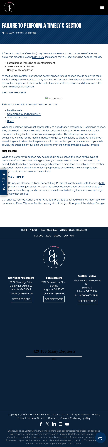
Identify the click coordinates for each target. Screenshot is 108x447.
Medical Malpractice (26, 32)
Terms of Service (36, 418)
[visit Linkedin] (54, 425)
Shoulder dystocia (17, 117)
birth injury (38, 56)
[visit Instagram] (60, 425)
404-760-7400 (56, 199)
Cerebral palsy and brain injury (24, 113)
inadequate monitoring (21, 79)
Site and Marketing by (72, 418)
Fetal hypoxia (14, 110)
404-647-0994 (90, 295)
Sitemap (52, 418)
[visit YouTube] (67, 425)
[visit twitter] (47, 424)
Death (10, 121)
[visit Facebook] (41, 425)
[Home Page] (9, 11)
